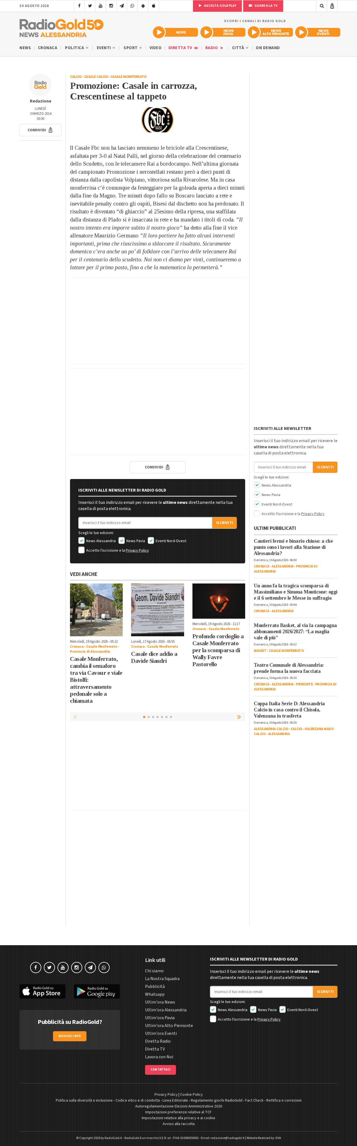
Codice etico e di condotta (137, 1100)
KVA (278, 1138)
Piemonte (304, 684)
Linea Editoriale (175, 1100)
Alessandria (283, 566)
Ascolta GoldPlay (219, 5)
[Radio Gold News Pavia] (222, 32)
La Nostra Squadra (162, 979)
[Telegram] (122, 5)
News (25, 48)
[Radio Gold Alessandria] (61, 27)
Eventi (104, 48)
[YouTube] (100, 5)
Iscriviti (224, 523)
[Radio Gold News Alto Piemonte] (270, 32)
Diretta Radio (158, 1041)
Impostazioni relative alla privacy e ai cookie (178, 1118)
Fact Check (254, 1100)
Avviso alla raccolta (179, 1124)
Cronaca (47, 48)
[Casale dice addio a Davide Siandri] (157, 609)
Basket (260, 650)
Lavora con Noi (159, 1057)
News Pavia (135, 541)
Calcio (75, 77)
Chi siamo (154, 971)
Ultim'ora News (160, 1002)
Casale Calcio (96, 77)
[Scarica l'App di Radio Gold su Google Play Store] (97, 991)
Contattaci (160, 1070)
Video (155, 48)
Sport (131, 48)
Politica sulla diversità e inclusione (84, 1100)
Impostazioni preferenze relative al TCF (178, 1112)
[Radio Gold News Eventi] (317, 32)
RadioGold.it (113, 1138)
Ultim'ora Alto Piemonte (169, 1026)
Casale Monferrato (128, 77)
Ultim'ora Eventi (161, 1033)
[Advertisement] (157, 321)
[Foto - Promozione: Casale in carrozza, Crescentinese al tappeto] (157, 119)
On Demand (268, 48)
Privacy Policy (137, 550)
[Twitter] (90, 5)
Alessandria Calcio (271, 729)
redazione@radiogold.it (228, 1138)
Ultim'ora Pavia (160, 1018)
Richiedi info (70, 1036)
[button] (40, 130)
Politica (75, 48)
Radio (212, 48)
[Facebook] (79, 5)
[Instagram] (111, 5)
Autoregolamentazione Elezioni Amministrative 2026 (178, 1106)
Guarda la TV (266, 5)
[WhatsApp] (132, 5)
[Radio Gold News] (175, 32)
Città (238, 48)
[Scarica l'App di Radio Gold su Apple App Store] (43, 991)
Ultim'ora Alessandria (166, 1010)
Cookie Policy (191, 1094)
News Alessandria (100, 541)
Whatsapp (155, 994)
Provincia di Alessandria (90, 651)
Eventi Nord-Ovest (170, 541)
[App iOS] (153, 5)
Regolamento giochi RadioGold (216, 1100)
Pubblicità (155, 986)
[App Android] (143, 5)
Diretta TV (180, 48)
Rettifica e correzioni (283, 1100)
